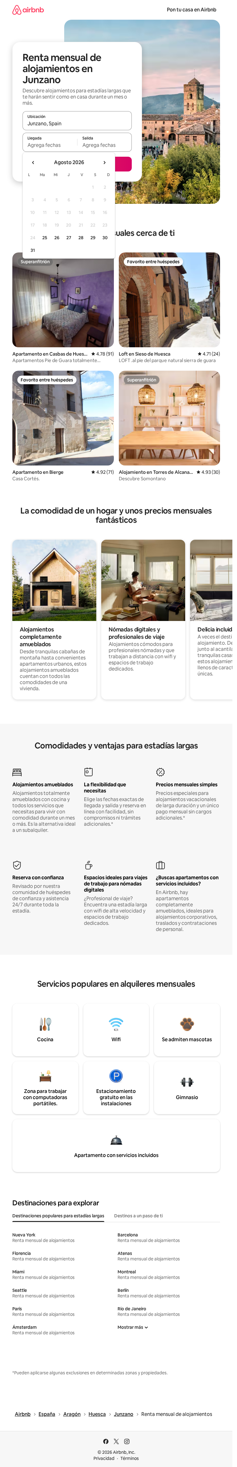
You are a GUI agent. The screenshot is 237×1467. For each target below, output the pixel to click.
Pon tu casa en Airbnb (191, 9)
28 (80, 237)
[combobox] (77, 123)
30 (105, 237)
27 (68, 237)
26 (56, 237)
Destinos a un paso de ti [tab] (138, 1216)
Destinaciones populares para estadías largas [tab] (58, 1216)
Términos (129, 1458)
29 (92, 237)
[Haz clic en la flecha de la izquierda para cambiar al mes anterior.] (33, 162)
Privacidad (104, 1458)
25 (44, 237)
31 (33, 250)
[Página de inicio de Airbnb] (28, 9)
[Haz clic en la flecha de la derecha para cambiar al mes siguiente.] (104, 162)
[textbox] (49, 145)
